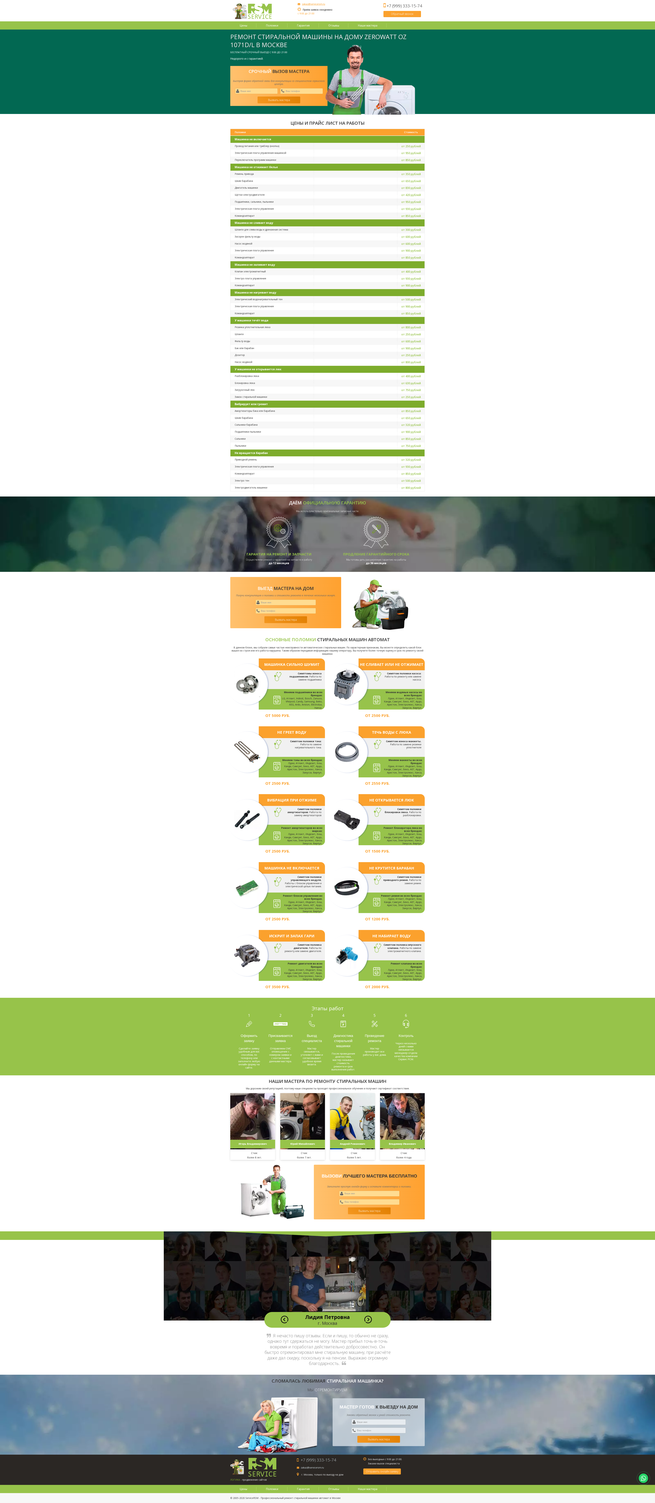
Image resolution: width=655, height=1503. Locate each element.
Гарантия (303, 25)
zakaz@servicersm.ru (313, 4)
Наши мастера (367, 25)
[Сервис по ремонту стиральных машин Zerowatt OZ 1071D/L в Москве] (252, 11)
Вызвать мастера (279, 100)
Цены (243, 25)
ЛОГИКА (235, 1479)
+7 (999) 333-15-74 (404, 6)
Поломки (272, 25)
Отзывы (333, 25)
